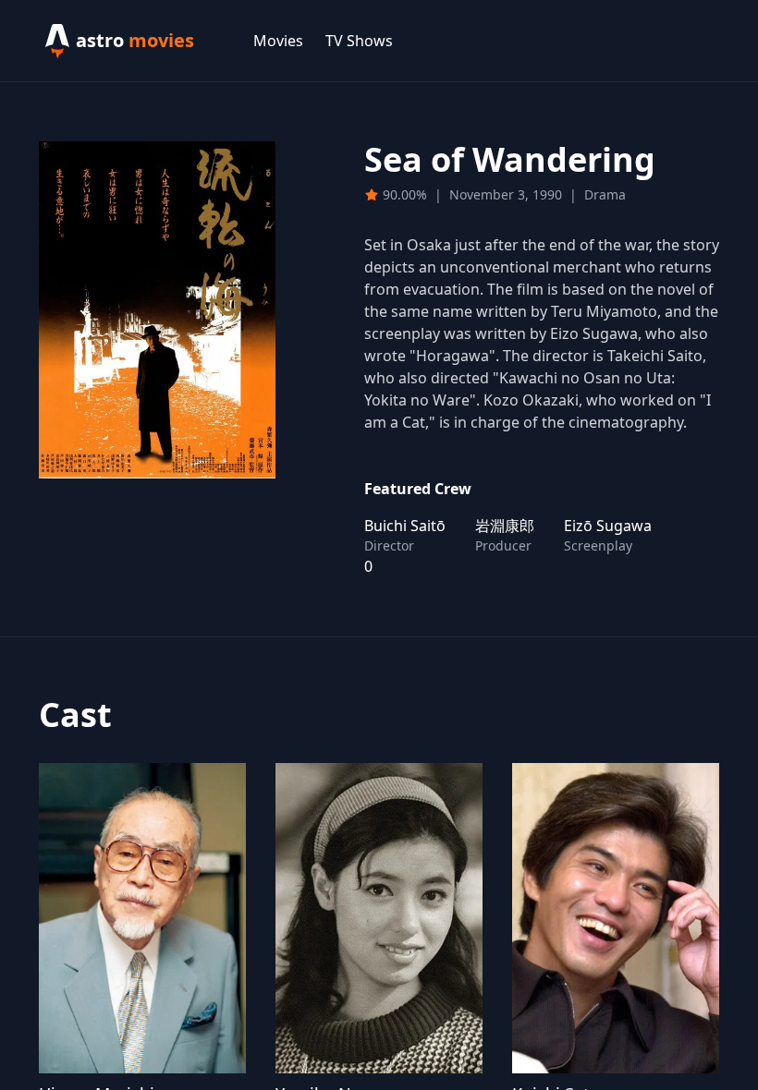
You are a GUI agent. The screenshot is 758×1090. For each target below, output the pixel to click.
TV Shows (359, 40)
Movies (278, 40)
